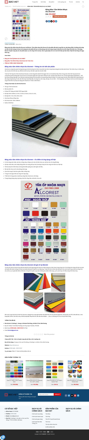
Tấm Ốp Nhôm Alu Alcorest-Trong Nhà (75, 381)
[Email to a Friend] (51, 21)
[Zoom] (6, 38)
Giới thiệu (43, 2)
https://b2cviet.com (14, 345)
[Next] (84, 374)
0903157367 (19, 348)
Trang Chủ (35, 2)
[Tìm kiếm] (83, 2)
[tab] (10, 44)
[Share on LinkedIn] (56, 21)
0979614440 (12, 348)
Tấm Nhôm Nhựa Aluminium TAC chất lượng (34, 381)
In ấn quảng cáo (62, 2)
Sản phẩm (51, 2)
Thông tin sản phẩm (10, 44)
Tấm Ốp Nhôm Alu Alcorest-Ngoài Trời (55, 381)
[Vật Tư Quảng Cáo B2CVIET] (12, 2)
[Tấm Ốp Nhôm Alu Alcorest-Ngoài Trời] (54, 369)
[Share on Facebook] (47, 21)
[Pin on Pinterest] (54, 21)
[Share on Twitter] (49, 21)
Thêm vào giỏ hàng (59, 16)
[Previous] (5, 374)
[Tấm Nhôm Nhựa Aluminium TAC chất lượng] (34, 369)
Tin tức (71, 2)
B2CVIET (44, 434)
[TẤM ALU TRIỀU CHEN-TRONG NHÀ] (14, 369)
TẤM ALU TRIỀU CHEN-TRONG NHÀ (14, 381)
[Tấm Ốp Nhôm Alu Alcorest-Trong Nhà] (75, 369)
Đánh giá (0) (18, 44)
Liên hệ (78, 2)
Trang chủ (8, 6)
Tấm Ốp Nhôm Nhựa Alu (19, 6)
